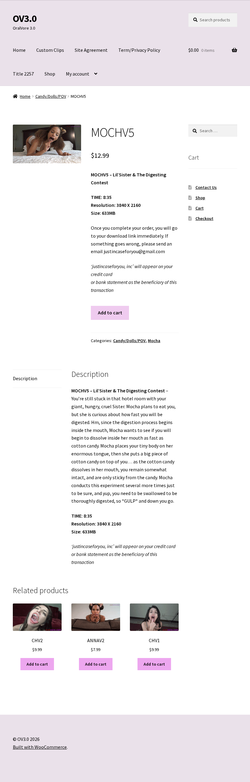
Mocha (154, 340)
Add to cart (110, 313)
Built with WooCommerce (40, 747)
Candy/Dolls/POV (50, 96)
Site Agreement (91, 50)
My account (77, 74)
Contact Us (206, 187)
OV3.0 (25, 18)
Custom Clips (50, 50)
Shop (50, 74)
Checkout (204, 218)
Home (19, 50)
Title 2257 (23, 74)
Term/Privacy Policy (139, 50)
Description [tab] (25, 378)
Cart (199, 208)
